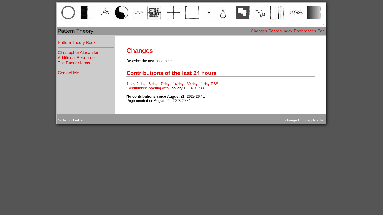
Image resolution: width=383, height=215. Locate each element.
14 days (179, 84)
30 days (193, 84)
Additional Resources (77, 57)
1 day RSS (209, 84)
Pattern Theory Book (77, 42)
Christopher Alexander (78, 52)
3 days (154, 84)
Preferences (305, 31)
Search (275, 31)
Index (288, 31)
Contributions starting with (147, 88)
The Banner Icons (74, 63)
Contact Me (68, 73)
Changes (259, 31)
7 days (166, 84)
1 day (130, 84)
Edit (320, 31)
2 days (142, 84)
